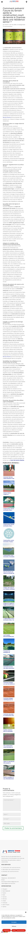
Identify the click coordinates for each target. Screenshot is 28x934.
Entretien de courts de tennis (10, 871)
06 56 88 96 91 (12, 878)
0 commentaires (7, 26)
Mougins (4, 889)
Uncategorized (21, 24)
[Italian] (5, 932)
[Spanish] (7, 932)
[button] (26, 912)
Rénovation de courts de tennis (10, 869)
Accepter (14, 922)
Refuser (14, 926)
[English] (1, 932)
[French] (3, 932)
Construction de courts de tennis (11, 867)
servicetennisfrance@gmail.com (10, 881)
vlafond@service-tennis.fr (8, 883)
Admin (7, 24)
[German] (4, 932)
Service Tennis (7, 117)
